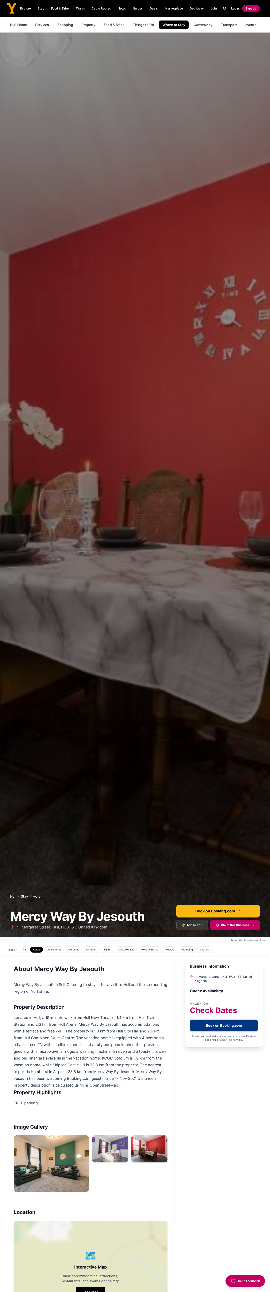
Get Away (197, 8)
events (250, 25)
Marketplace (174, 8)
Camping (91, 949)
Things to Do (143, 25)
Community (203, 25)
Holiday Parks (149, 949)
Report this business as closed (249, 940)
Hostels (169, 949)
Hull (13, 896)
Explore (25, 8)
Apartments (54, 949)
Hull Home (18, 25)
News (122, 8)
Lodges (204, 949)
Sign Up (251, 8)
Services (42, 25)
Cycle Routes (101, 8)
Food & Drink (60, 8)
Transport (229, 25)
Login (235, 8)
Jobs (214, 8)
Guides (138, 8)
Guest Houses (126, 949)
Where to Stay (173, 25)
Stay (41, 8)
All (24, 949)
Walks (80, 8)
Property (88, 25)
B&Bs (107, 949)
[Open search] (225, 8)
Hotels (36, 949)
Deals (154, 8)
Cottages (73, 949)
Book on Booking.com (215, 911)
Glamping (187, 949)
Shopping (65, 25)
